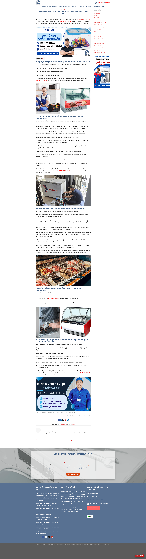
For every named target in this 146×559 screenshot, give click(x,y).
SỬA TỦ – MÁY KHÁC (83, 6)
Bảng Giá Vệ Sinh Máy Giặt (100, 38)
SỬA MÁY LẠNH (54, 6)
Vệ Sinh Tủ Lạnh (97, 45)
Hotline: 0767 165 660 (93, 507)
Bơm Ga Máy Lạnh (98, 24)
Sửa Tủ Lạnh (97, 41)
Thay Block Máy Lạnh (98, 29)
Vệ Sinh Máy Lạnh (98, 20)
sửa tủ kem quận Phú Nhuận (83, 19)
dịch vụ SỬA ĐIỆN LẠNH (93, 493)
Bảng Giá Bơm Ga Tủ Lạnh (99, 52)
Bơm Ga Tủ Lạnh (97, 50)
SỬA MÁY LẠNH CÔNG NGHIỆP (65, 6)
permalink (73, 424)
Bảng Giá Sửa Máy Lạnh (99, 17)
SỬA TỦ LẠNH (74, 6)
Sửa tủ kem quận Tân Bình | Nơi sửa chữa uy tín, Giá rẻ (77, 440)
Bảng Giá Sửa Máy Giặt (99, 34)
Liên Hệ (103, 6)
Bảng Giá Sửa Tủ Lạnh (99, 43)
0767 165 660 (44, 80)
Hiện (43, 58)
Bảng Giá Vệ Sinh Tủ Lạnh (99, 48)
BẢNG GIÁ (90, 6)
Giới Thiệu (49, 6)
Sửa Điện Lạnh (97, 13)
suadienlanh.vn (56, 302)
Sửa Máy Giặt (97, 31)
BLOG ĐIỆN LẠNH (97, 6)
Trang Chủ (43, 6)
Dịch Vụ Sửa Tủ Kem (63, 9)
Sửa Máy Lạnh (97, 15)
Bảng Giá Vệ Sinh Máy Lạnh (100, 22)
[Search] (96, 3)
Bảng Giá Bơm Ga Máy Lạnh (100, 27)
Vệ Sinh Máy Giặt (98, 36)
